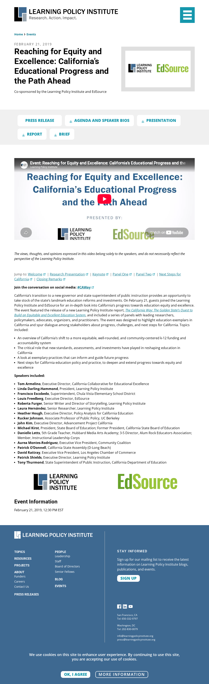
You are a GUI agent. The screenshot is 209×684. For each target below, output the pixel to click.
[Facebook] (119, 607)
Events (31, 34)
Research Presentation (67, 274)
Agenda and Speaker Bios (101, 120)
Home (18, 34)
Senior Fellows (64, 572)
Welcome (35, 274)
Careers (19, 581)
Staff (58, 561)
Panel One (120, 274)
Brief (64, 134)
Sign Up (128, 578)
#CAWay (84, 287)
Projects (21, 565)
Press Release (39, 120)
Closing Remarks (49, 279)
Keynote (98, 274)
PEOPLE (60, 552)
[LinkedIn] (125, 607)
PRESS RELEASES (26, 594)
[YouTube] (131, 607)
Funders (20, 576)
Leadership (62, 556)
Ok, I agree (75, 674)
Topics (19, 552)
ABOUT (19, 572)
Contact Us (21, 587)
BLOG (59, 579)
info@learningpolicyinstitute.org (135, 636)
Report (34, 134)
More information (122, 674)
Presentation (161, 120)
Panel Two (144, 274)
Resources (22, 558)
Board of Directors (67, 566)
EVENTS (60, 586)
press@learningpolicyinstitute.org (136, 639)
